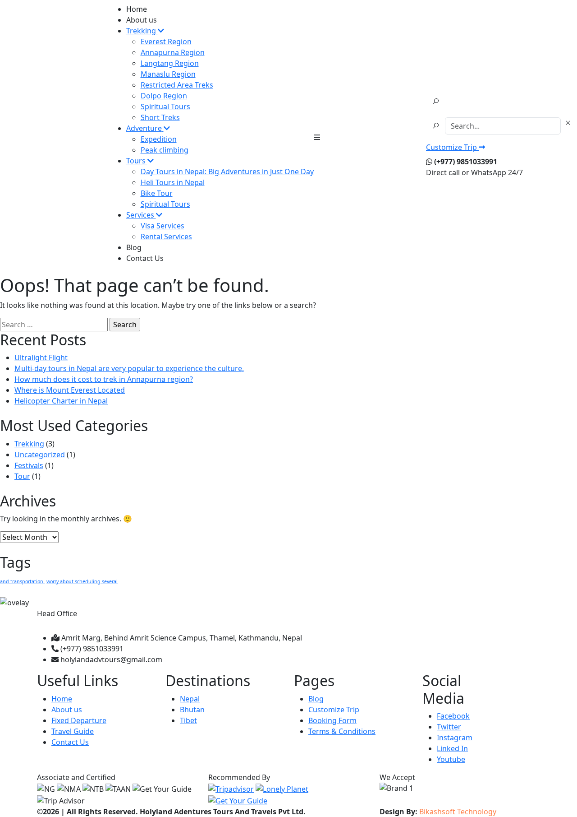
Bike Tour (157, 193)
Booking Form (332, 720)
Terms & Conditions (342, 731)
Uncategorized (39, 455)
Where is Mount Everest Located (69, 390)
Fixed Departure (78, 720)
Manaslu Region (168, 74)
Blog (134, 247)
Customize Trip (452, 147)
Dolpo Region (164, 96)
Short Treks (160, 117)
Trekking (29, 444)
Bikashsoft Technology (457, 812)
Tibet (188, 720)
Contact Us (145, 258)
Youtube (451, 759)
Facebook (453, 716)
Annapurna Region (173, 52)
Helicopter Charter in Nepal (61, 401)
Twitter (449, 727)
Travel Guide (72, 731)
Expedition (159, 139)
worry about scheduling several (82, 581)
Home (136, 9)
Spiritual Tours (165, 106)
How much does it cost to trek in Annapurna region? (103, 379)
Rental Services (166, 236)
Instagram (454, 738)
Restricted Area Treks (177, 85)
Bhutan (192, 710)
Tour (22, 476)
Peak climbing (164, 150)
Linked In (452, 748)
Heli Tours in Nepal (173, 182)
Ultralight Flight (41, 357)
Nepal (190, 699)
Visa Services (162, 226)
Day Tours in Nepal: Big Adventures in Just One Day (227, 171)
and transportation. (22, 581)
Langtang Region (170, 63)
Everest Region (166, 41)
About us (141, 20)
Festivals (28, 465)
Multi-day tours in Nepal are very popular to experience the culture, (129, 368)
